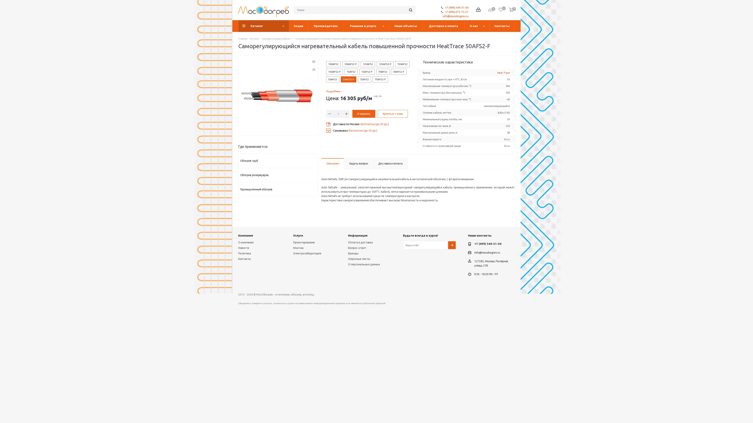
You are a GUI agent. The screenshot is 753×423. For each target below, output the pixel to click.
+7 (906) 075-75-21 (456, 12)
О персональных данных (364, 264)
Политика (244, 253)
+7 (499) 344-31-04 (456, 7)
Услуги (298, 235)
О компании (246, 242)
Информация (357, 235)
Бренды (353, 253)
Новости (243, 247)
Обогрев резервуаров (254, 175)
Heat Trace (503, 72)
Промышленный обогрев (256, 189)
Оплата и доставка (360, 242)
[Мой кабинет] (478, 10)
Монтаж (298, 247)
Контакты (244, 258)
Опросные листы (359, 258)
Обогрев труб (249, 160)
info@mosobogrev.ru (455, 16)
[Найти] (410, 10)
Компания (245, 235)
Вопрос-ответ (357, 247)
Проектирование (304, 242)
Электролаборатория (307, 253)
